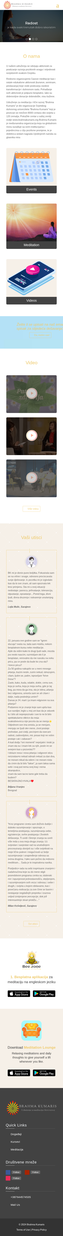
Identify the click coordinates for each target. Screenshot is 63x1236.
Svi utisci (33, 924)
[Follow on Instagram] (8, 1178)
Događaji (16, 1134)
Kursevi (15, 1141)
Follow (16, 1172)
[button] (27, 39)
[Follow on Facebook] (8, 1172)
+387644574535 (21, 1197)
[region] (31, 26)
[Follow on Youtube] (27, 1172)
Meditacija (17, 1149)
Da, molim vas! (42, 335)
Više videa (33, 509)
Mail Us (15, 1204)
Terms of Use (23, 1230)
